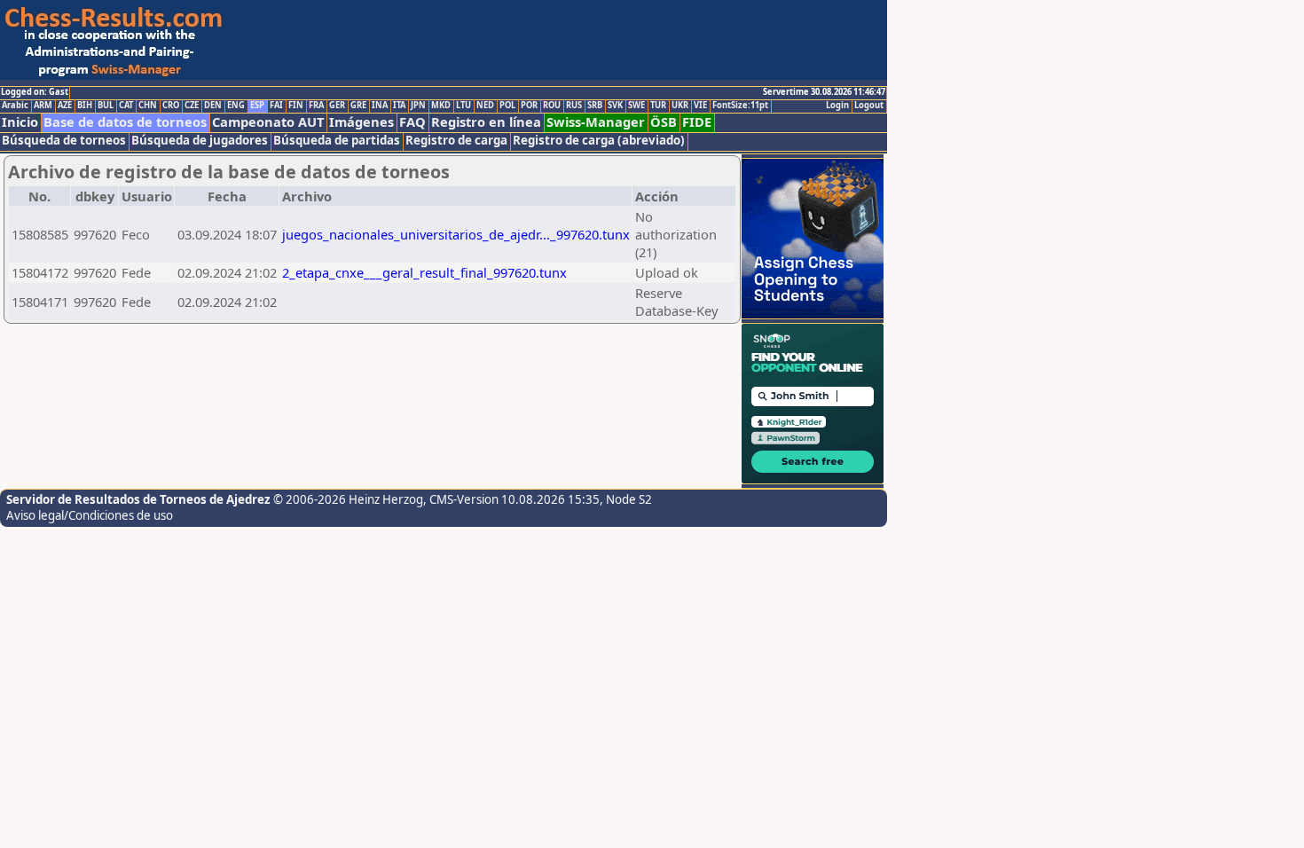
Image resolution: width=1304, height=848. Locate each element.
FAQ (412, 122)
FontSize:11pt (740, 105)
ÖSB (663, 122)
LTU (463, 105)
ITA (399, 105)
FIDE (696, 122)
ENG (236, 105)
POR (529, 105)
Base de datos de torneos (125, 122)
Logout (869, 105)
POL (507, 105)
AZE (65, 105)
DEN (213, 105)
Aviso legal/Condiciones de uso (89, 515)
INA (380, 105)
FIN (295, 105)
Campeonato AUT (268, 122)
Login (837, 105)
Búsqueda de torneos (64, 140)
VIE (700, 105)
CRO (170, 105)
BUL (106, 105)
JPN (418, 105)
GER (337, 105)
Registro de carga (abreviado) (599, 140)
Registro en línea (486, 122)
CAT (126, 105)
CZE (192, 105)
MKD (441, 105)
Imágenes (361, 122)
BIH (84, 105)
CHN (147, 105)
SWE (636, 105)
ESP (257, 105)
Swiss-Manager (595, 122)
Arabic (15, 105)
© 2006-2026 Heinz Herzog (348, 499)
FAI (276, 105)
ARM (43, 105)
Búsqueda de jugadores (199, 140)
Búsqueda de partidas (336, 140)
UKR (680, 105)
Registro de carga (456, 140)
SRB (594, 105)
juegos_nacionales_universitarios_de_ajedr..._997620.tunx (456, 234)
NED (485, 105)
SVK (615, 105)
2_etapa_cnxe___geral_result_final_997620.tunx (424, 272)
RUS (574, 105)
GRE (358, 105)
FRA (316, 105)
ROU (552, 105)
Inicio (20, 122)
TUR (658, 105)
